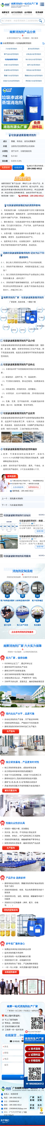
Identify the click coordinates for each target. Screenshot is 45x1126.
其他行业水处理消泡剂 (11, 81)
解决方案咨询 (11, 790)
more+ (42, 515)
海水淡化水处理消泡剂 (34, 59)
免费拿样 (6, 167)
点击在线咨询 (18, 487)
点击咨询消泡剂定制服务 (23, 632)
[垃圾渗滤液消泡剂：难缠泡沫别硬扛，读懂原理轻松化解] (9, 526)
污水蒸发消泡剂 (16, 505)
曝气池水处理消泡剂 (11, 54)
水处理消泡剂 (8, 43)
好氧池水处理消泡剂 (33, 54)
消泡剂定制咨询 (11, 910)
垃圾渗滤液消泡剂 (23, 43)
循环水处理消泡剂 (33, 65)
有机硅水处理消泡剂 (33, 70)
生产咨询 (11, 731)
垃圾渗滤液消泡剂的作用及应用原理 (32, 536)
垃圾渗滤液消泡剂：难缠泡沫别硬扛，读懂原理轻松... (32, 521)
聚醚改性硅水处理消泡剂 (34, 76)
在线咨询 (18, 167)
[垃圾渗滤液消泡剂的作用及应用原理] (9, 542)
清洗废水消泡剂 (16, 499)
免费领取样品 (33, 487)
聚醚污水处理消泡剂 (11, 76)
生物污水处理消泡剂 (11, 65)
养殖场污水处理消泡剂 (34, 81)
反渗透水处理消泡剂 (11, 70)
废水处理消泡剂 (33, 49)
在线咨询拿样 (11, 972)
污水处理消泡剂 (11, 49)
